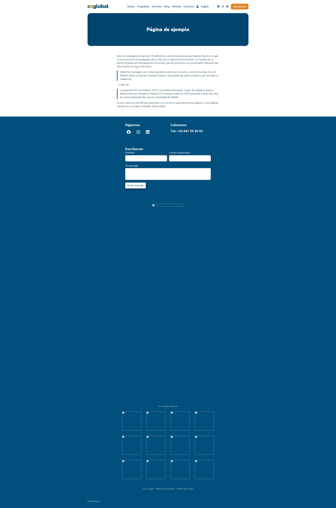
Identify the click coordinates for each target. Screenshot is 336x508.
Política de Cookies (185, 489)
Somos (131, 6)
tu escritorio (169, 103)
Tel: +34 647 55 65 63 (186, 131)
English (205, 6)
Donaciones (239, 6)
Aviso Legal (148, 489)
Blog (167, 6)
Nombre (130, 152)
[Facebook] (218, 6)
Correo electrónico (179, 152)
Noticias (176, 6)
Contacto (188, 6)
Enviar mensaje (135, 185)
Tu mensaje (131, 165)
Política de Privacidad (165, 489)
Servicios (157, 6)
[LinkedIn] (227, 6)
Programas (143, 6)
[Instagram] (223, 6)
